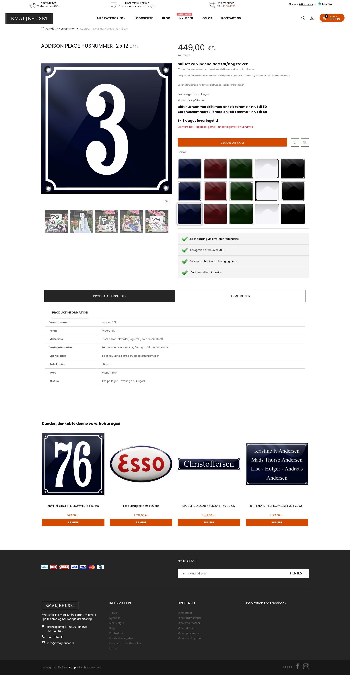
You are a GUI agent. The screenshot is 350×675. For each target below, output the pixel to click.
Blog (112, 628)
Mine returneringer (189, 618)
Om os (113, 648)
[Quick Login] (312, 18)
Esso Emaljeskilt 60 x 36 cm (141, 506)
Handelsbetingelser (121, 638)
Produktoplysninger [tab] (109, 296)
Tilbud (113, 613)
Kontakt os (116, 633)
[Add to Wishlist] (295, 142)
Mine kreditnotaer (189, 623)
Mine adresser (186, 628)
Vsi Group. (70, 667)
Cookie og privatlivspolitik (125, 643)
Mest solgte (116, 623)
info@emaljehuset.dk (60, 643)
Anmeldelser (240, 296)
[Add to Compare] (305, 142)
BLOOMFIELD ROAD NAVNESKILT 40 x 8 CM (209, 506)
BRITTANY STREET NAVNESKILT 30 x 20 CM (276, 506)
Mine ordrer (185, 613)
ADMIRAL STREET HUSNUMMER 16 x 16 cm (73, 506)
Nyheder (114, 618)
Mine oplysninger (188, 633)
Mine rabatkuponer (190, 638)
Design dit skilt (232, 143)
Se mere (73, 522)
